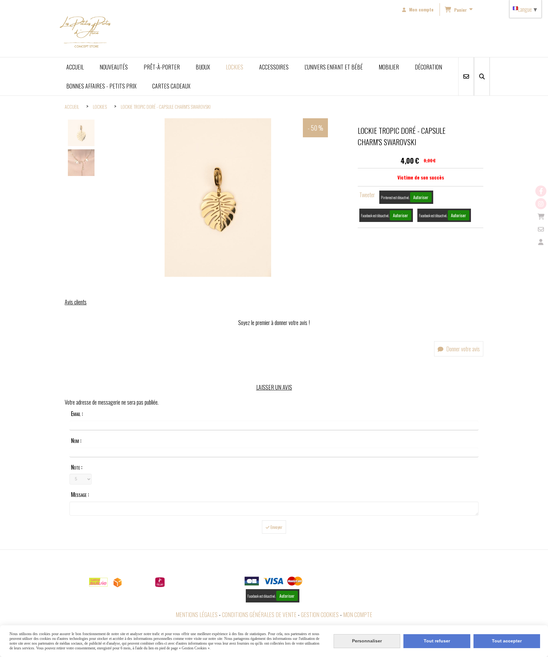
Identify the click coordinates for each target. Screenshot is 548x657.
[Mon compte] (540, 241)
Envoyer (276, 527)
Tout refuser (437, 640)
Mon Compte (357, 614)
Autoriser (420, 197)
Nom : (76, 440)
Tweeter (367, 195)
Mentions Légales (197, 614)
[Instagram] (540, 203)
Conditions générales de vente (259, 614)
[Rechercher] (481, 76)
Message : (80, 494)
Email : (77, 413)
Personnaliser (367, 640)
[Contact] (540, 229)
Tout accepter (507, 640)
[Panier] (540, 216)
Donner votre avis (462, 349)
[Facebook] (540, 191)
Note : (76, 467)
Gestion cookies (320, 614)
